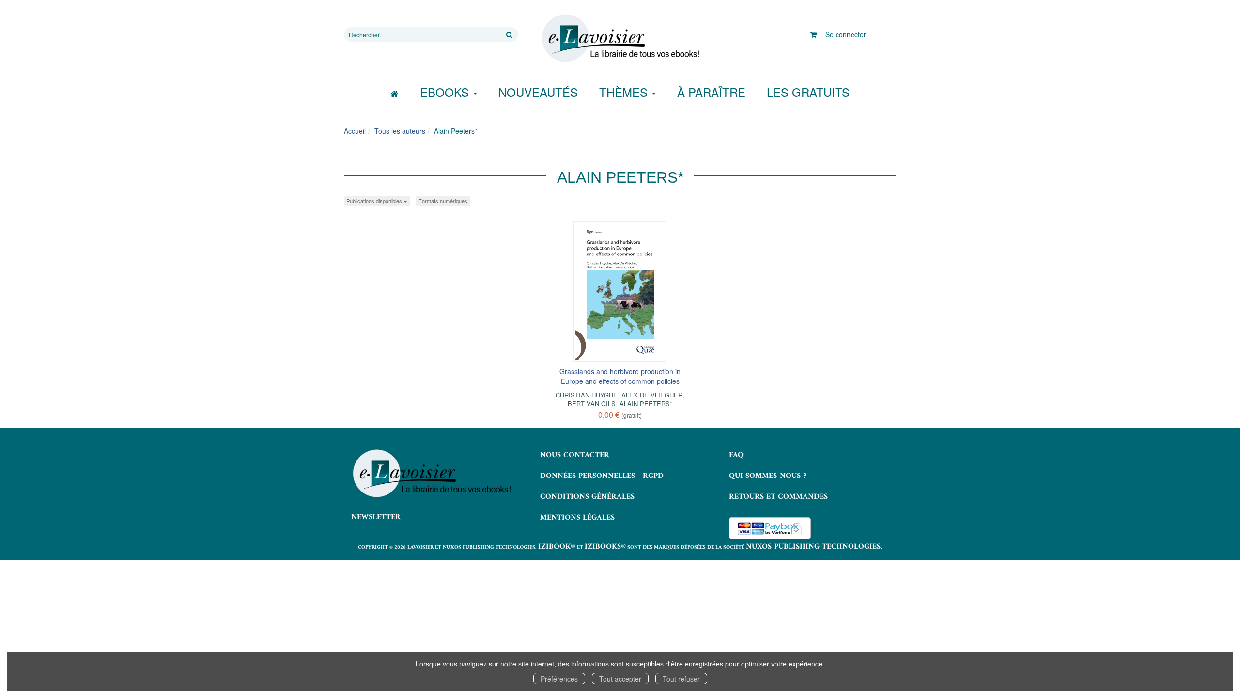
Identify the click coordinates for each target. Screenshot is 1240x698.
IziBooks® (605, 547)
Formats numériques (442, 201)
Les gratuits (808, 91)
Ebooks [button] (446, 91)
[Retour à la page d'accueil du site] (620, 38)
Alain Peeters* (646, 403)
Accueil (355, 131)
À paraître (711, 91)
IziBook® (556, 547)
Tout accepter (620, 678)
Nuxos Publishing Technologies (813, 547)
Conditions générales (587, 497)
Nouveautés (538, 91)
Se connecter (845, 34)
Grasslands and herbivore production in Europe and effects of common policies (620, 376)
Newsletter (376, 517)
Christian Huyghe (587, 394)
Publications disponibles (374, 201)
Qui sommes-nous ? (767, 476)
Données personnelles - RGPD (602, 476)
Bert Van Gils (592, 403)
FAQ (736, 455)
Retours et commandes (778, 497)
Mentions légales (577, 517)
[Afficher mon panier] (813, 34)
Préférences (559, 678)
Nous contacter (574, 455)
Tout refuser (681, 678)
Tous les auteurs (399, 131)
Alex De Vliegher (651, 394)
